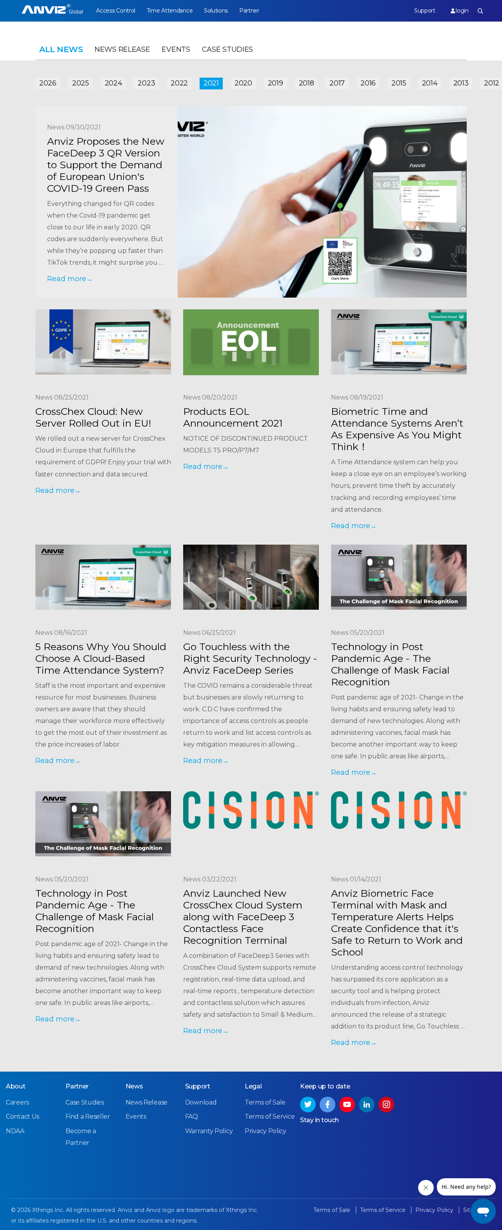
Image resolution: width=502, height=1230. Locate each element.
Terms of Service (270, 1116)
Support (424, 10)
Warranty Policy (209, 1131)
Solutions (216, 10)
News (134, 1086)
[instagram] (386, 1104)
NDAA (15, 1131)
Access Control (115, 10)
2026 (47, 83)
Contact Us (22, 1116)
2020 (243, 83)
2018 (306, 83)
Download (201, 1102)
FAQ (191, 1116)
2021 (211, 83)
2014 (430, 83)
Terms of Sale (265, 1102)
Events (176, 49)
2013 (461, 83)
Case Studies (227, 49)
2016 (368, 83)
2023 (146, 83)
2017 (337, 83)
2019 (275, 83)
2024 (113, 83)
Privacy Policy (265, 1131)
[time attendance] (52, 10)
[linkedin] (367, 1104)
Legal (253, 1086)
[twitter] (308, 1104)
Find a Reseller (87, 1116)
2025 (80, 83)
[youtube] (347, 1104)
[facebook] (327, 1104)
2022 (179, 83)
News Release (122, 49)
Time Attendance (170, 10)
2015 (398, 83)
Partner (249, 10)
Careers (17, 1102)
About (15, 1086)
